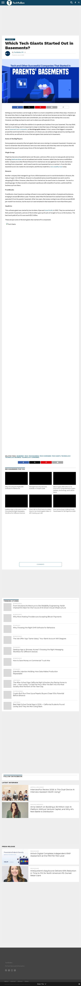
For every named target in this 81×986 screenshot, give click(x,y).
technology (65, 456)
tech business (34, 456)
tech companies (45, 456)
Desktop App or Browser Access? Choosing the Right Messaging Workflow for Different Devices (16, 511)
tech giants (56, 456)
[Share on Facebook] (17, 107)
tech (26, 456)
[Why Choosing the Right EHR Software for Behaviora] (16, 478)
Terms (26, 981)
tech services (16, 159)
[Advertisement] (40, 20)
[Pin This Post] (40, 107)
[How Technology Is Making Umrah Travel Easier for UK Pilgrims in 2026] (64, 501)
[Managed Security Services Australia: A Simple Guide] (40, 478)
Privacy (20, 981)
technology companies (30, 457)
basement (20, 456)
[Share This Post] (28, 107)
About (6, 981)
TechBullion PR (18, 52)
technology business (13, 457)
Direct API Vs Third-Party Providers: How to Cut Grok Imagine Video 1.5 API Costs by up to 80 (40, 511)
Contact (13, 981)
